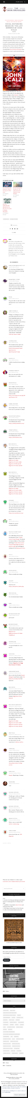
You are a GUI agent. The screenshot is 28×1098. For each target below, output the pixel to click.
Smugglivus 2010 (14, 1041)
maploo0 (12, 771)
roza (10, 297)
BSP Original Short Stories (9, 1015)
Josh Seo (12, 653)
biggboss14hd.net (14, 613)
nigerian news (12, 350)
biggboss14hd (13, 624)
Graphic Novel (13, 1022)
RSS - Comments (7, 1065)
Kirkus (16, 1024)
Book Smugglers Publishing (9, 1012)
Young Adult (15, 1053)
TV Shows (19, 1050)
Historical (5, 1024)
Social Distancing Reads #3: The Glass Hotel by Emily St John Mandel (17, 190)
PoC (11, 1036)
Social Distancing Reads (14, 21)
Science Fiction (13, 219)
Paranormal (6, 1036)
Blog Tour (12, 1010)
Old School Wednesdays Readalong (11, 1034)
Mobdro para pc (14, 370)
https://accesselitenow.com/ (16, 513)
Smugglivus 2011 (7, 1043)
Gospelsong (13, 341)
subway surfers (19, 742)
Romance (16, 1036)
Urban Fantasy (6, 1053)
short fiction (19, 905)
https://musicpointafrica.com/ (16, 423)
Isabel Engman (13, 403)
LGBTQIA (22, 1024)
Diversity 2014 (20, 1017)
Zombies (21, 1053)
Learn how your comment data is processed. (14, 881)
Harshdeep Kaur (14, 671)
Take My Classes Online (15, 334)
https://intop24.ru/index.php (16, 586)
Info (10, 519)
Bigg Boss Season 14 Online (15, 633)
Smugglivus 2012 (16, 1043)
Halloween (21, 1022)
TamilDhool (12, 635)
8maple (10, 775)
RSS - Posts (6, 991)
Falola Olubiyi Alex (15, 531)
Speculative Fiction (7, 1048)
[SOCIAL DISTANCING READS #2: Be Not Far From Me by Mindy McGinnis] (7, 200)
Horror (11, 1024)
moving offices (14, 792)
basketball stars (14, 279)
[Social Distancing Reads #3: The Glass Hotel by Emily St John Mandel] (17, 184)
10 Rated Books (9, 20)
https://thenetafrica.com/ (15, 437)
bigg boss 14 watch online (15, 462)
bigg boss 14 (13, 444)
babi (10, 603)
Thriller (13, 1050)
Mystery (10, 1029)
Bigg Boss (12, 687)
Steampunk (16, 1048)
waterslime (12, 641)
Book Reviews (19, 20)
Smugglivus (6, 1041)
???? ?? (10, 554)
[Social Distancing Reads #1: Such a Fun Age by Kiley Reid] (7, 184)
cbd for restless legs (14, 824)
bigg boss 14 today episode (15, 465)
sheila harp (12, 830)
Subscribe (6, 960)
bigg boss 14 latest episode (15, 492)
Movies (5, 1029)
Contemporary (6, 1017)
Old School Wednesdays (8, 1031)
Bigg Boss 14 (12, 631)
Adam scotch (13, 818)
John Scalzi (6, 219)
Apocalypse (5, 1010)
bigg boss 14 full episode (15, 463)
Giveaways (5, 1022)
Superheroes (6, 1050)
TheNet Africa (13, 430)
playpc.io (12, 358)
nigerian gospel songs (14, 351)
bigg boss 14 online (13, 460)
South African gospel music (15, 348)
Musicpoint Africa (14, 416)
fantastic (16, 95)
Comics (19, 1015)
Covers (13, 1017)
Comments (14, 225)
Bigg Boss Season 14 (15, 704)
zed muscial (12, 593)
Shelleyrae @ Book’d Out (17, 265)
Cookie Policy (7, 1092)
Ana (15, 232)
